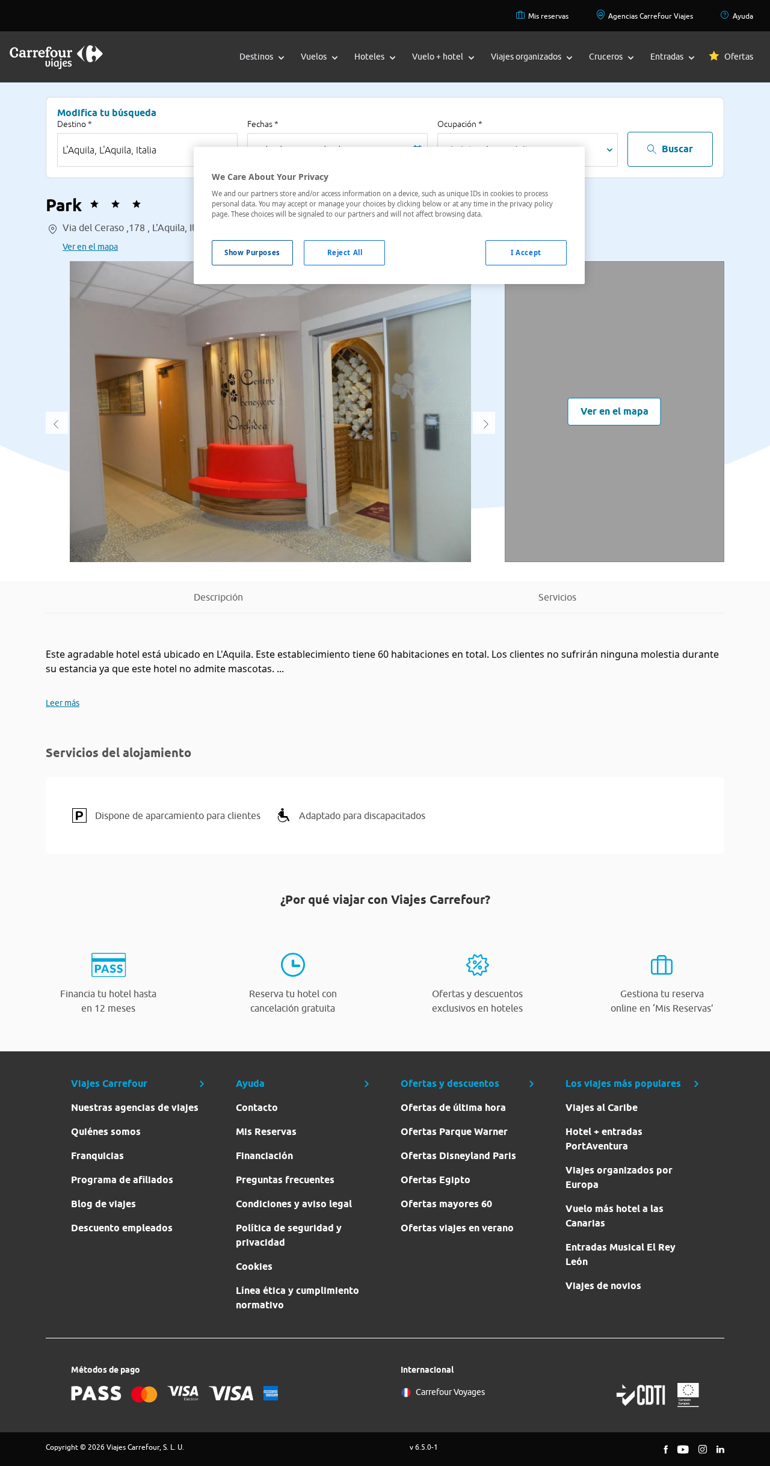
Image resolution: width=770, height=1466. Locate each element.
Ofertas (738, 56)
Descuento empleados (122, 1228)
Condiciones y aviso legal (294, 1204)
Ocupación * (459, 124)
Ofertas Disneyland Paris (458, 1155)
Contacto (257, 1107)
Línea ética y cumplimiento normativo (297, 1298)
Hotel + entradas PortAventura (603, 1139)
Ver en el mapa (90, 247)
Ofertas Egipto (435, 1180)
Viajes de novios (603, 1285)
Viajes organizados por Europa (619, 1177)
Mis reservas (548, 15)
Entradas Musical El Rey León (620, 1254)
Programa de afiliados (122, 1180)
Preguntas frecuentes (285, 1180)
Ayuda (743, 15)
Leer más (62, 703)
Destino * (74, 124)
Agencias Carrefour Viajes (650, 15)
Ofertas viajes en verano (457, 1228)
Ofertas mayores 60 (446, 1204)
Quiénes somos (106, 1131)
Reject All (345, 252)
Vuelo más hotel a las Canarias (614, 1216)
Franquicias (97, 1155)
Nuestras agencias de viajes (135, 1107)
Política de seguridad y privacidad (289, 1235)
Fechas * (263, 124)
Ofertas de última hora (453, 1107)
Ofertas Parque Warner (454, 1131)
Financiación (264, 1155)
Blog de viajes (103, 1204)
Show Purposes (252, 252)
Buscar (677, 149)
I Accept (526, 252)
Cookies (254, 1266)
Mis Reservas (266, 1131)
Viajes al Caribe (601, 1107)
